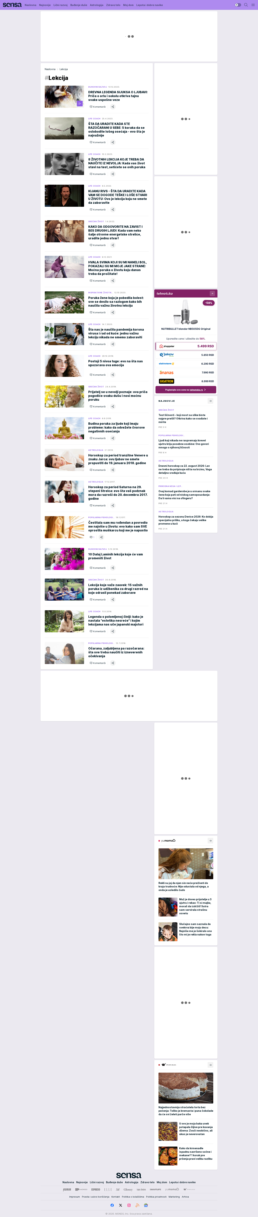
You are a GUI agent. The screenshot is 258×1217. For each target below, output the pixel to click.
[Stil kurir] (118, 1189)
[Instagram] (129, 1205)
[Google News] (145, 1205)
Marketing (174, 1196)
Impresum (74, 1196)
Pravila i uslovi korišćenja (95, 1196)
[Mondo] (81, 1189)
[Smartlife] (155, 1189)
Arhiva (185, 1196)
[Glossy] (128, 1189)
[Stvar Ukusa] (189, 1189)
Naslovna (50, 69)
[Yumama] (172, 1189)
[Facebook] (112, 1205)
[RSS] (137, 1205)
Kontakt (115, 1196)
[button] (97, 107)
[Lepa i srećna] (141, 1189)
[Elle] (108, 1189)
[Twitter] (120, 1205)
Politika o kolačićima (133, 1196)
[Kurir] (67, 1189)
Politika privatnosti (156, 1196)
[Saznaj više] (210, 840)
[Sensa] (12, 5)
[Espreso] (95, 1189)
